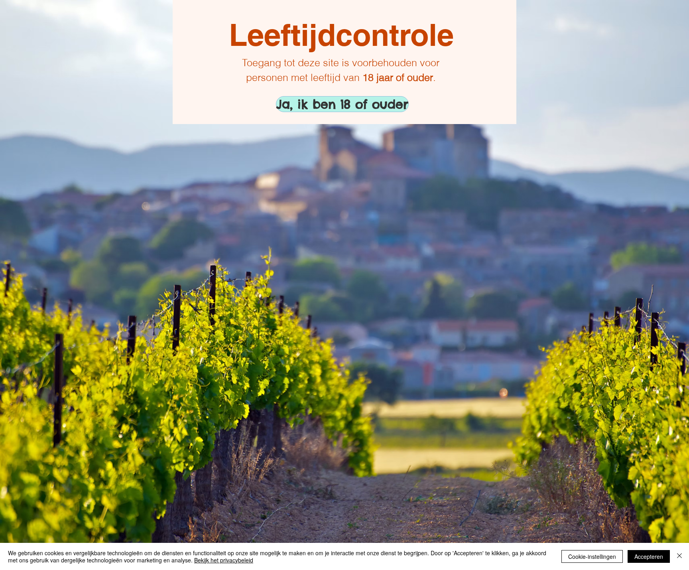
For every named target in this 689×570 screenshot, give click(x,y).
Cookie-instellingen (592, 556)
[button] (304, 104)
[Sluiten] (679, 556)
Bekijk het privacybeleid (223, 560)
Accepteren (648, 556)
